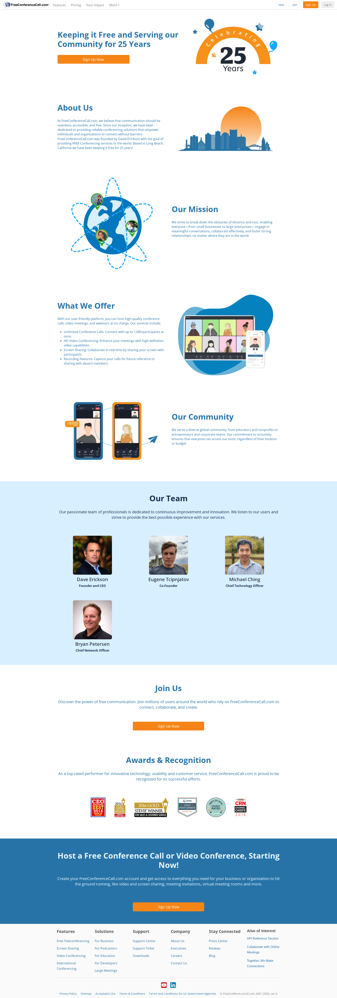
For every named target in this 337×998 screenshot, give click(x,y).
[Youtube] (164, 984)
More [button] (113, 5)
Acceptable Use (105, 993)
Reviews (215, 948)
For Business (104, 941)
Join (295, 5)
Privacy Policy (68, 993)
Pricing (76, 5)
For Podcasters (106, 948)
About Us (177, 941)
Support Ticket (143, 948)
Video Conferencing (71, 956)
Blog (212, 956)
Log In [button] (328, 5)
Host (281, 5)
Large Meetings (106, 970)
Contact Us (179, 963)
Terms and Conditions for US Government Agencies (182, 993)
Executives (178, 948)
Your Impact (95, 5)
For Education (105, 956)
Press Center (218, 941)
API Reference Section (262, 938)
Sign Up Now (93, 59)
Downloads (141, 956)
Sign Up (311, 5)
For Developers (106, 963)
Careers (176, 956)
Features (59, 5)
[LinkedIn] (173, 984)
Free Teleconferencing (73, 941)
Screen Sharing (68, 948)
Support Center (144, 941)
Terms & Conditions (132, 993)
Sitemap (86, 993)
